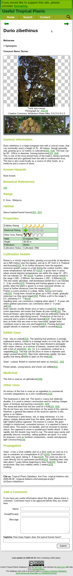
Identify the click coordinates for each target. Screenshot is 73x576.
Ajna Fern (61, 567)
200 (5, 188)
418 (52, 151)
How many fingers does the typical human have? (32, 537)
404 (56, 153)
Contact (45, 17)
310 (41, 457)
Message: (14, 519)
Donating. (21, 6)
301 (29, 349)
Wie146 (44, 111)
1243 (49, 394)
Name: (16, 509)
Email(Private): (11, 514)
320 (51, 153)
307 (39, 212)
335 (47, 151)
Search (27, 17)
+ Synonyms (10, 46)
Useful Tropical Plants (23, 11)
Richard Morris (38, 569)
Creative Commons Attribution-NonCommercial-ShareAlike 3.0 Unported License (41, 572)
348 (40, 379)
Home (11, 17)
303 (34, 212)
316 (22, 439)
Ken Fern (38, 567)
